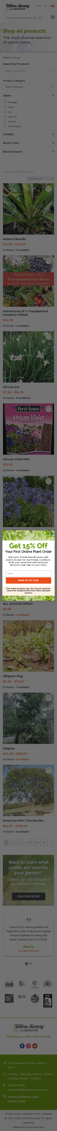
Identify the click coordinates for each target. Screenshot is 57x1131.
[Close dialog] (52, 533)
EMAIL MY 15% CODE (28, 580)
